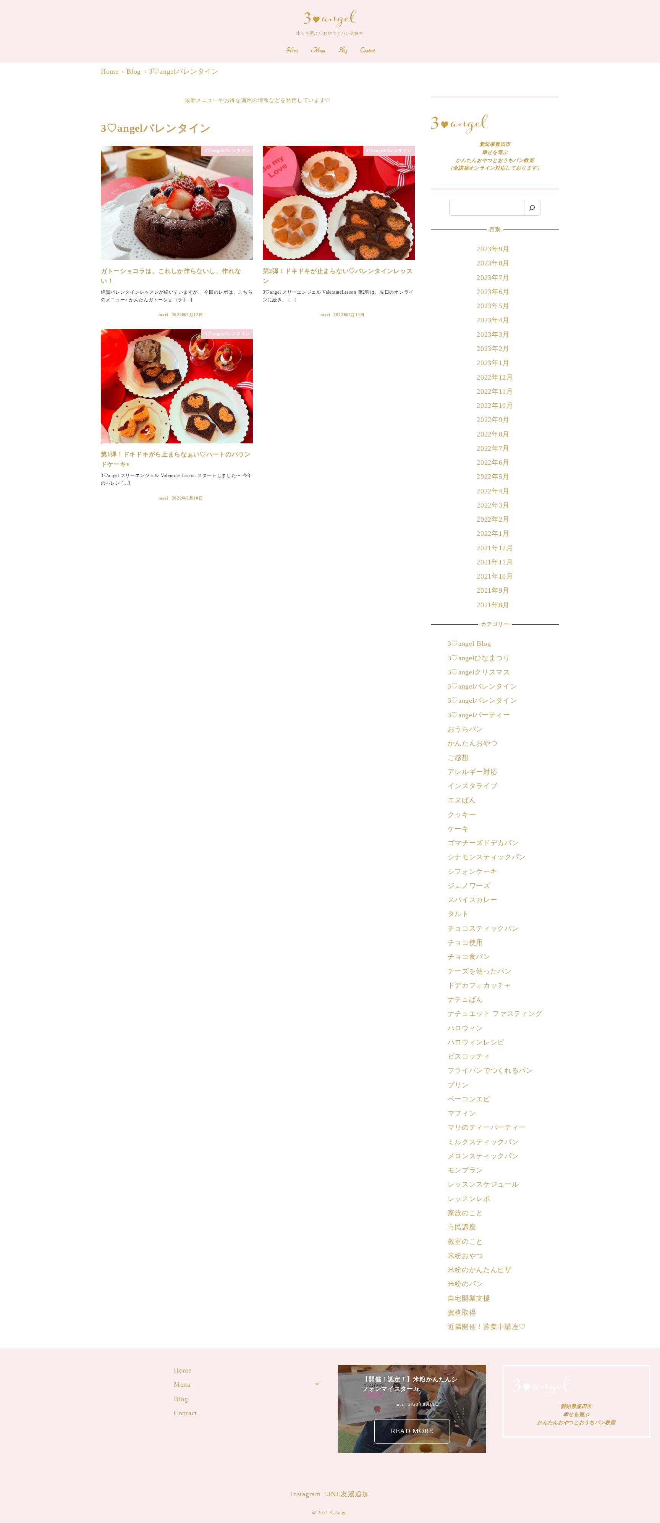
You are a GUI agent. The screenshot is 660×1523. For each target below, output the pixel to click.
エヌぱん (462, 800)
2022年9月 (493, 420)
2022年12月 (495, 377)
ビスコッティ (469, 1056)
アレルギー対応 (473, 772)
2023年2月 (493, 348)
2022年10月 (495, 405)
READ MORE (412, 1431)
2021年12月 (495, 548)
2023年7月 (493, 277)
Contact (185, 1413)
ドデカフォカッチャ (481, 985)
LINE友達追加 (346, 1494)
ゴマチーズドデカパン (483, 843)
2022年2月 (493, 519)
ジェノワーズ (469, 885)
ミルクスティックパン (483, 1142)
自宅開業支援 (469, 1298)
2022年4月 (493, 491)
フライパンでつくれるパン (490, 1070)
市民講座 (462, 1227)
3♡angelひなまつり (479, 658)
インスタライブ (473, 786)
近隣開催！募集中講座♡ (487, 1327)
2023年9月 (493, 249)
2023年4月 (493, 320)
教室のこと (466, 1241)
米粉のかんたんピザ (480, 1270)
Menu (182, 1384)
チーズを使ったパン (480, 971)
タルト (458, 914)
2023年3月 (493, 334)
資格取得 (462, 1312)
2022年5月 (493, 476)
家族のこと (466, 1213)
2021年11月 (495, 562)
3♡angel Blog (469, 643)
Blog (181, 1399)
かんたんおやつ (473, 743)
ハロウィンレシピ (476, 1042)
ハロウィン (466, 1028)
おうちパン (466, 729)
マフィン (462, 1113)
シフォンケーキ (473, 871)
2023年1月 (493, 363)
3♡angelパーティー (479, 715)
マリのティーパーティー (487, 1127)
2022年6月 (493, 462)
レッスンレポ (469, 1199)
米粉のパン (466, 1284)
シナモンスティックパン (487, 857)
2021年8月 (493, 605)
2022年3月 (493, 505)
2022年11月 (495, 391)
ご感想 (458, 758)
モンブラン (466, 1170)
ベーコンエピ (469, 1099)
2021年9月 (493, 590)
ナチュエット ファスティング (495, 1013)
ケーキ (458, 829)
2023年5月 (493, 306)
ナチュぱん (466, 999)
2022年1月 (493, 533)
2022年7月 (493, 448)
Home (183, 1370)
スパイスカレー (473, 900)
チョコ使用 (466, 942)
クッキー (462, 814)
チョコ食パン (469, 956)
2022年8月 (493, 434)
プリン (458, 1085)
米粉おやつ (466, 1255)
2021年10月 (495, 576)
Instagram (305, 1494)
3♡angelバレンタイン (483, 686)
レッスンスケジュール (483, 1184)
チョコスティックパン (483, 928)
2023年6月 (493, 292)
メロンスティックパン (483, 1156)
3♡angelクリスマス (479, 672)
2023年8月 (493, 263)
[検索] (532, 208)
